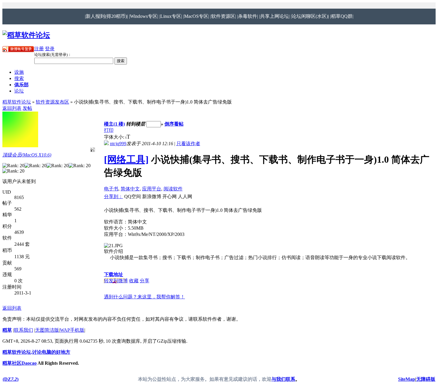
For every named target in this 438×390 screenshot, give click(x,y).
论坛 (19, 90)
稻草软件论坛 (16, 101)
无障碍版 (425, 379)
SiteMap (406, 379)
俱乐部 (21, 84)
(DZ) (10, 379)
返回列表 (11, 108)
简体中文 (130, 188)
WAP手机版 (72, 330)
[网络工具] (126, 159)
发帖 (27, 108)
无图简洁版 (47, 330)
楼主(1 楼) (114, 123)
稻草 (7, 330)
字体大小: (114, 137)
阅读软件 (173, 188)
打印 (109, 130)
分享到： (113, 196)
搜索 (19, 78)
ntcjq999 (118, 143)
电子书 (111, 188)
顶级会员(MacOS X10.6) (26, 154)
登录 (50, 48)
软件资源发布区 (52, 101)
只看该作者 (188, 143)
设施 (19, 72)
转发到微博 (116, 280)
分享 (144, 280)
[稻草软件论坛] (26, 35)
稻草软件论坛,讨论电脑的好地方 (36, 352)
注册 (39, 48)
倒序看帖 (174, 123)
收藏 (134, 280)
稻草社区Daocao (19, 363)
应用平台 (151, 188)
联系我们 (23, 330)
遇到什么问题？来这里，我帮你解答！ (144, 296)
